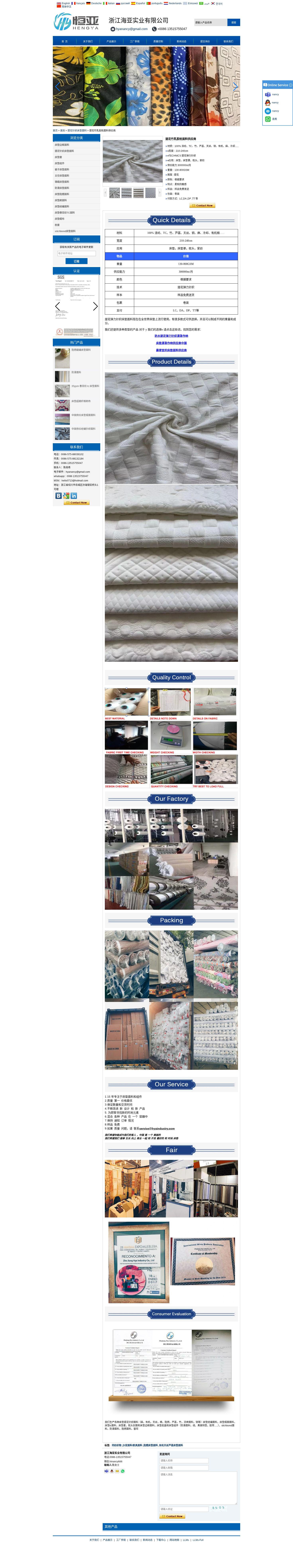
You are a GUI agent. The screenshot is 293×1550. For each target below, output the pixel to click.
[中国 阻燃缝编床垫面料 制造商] (62, 358)
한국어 (219, 4)
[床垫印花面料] (146, 125)
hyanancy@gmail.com (131, 29)
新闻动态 (181, 41)
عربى (206, 3)
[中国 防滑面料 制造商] (62, 376)
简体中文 (66, 6)
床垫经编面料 (62, 206)
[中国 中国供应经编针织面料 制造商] (62, 433)
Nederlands (175, 3)
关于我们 (88, 41)
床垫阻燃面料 (62, 194)
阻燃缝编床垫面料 (81, 350)
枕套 (57, 225)
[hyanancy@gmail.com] (117, 1471)
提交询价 (205, 41)
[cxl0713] (106, 1471)
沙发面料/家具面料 (132, 1445)
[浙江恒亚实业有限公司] (58, 496)
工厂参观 (135, 41)
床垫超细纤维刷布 (81, 401)
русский (125, 3)
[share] (66, 496)
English (66, 3)
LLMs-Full (198, 1540)
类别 (62, 130)
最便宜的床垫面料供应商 (171, 350)
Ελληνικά (193, 3)
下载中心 (161, 1540)
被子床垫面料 (62, 169)
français (80, 3)
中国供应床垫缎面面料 (83, 415)
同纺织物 (116, 1445)
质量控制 (158, 41)
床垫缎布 (59, 219)
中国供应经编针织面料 (83, 429)
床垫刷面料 (61, 200)
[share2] (74, 496)
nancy (274, 102)
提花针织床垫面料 (77, 130)
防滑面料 (76, 372)
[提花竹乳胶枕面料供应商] (133, 161)
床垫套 (58, 157)
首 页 (65, 41)
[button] (235, 86)
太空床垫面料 (62, 175)
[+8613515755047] (122, 1471)
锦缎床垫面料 (62, 182)
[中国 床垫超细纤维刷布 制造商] (62, 405)
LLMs (186, 1540)
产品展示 (111, 41)
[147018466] (112, 1471)
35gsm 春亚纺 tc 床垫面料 (85, 386)
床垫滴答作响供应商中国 (171, 343)
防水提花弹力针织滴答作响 (171, 335)
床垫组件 (59, 163)
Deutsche (96, 3)
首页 (55, 130)
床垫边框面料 (62, 145)
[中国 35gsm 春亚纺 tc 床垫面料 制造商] (62, 391)
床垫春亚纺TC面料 (65, 212)
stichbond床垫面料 (65, 231)
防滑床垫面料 (62, 188)
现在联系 (76, 502)
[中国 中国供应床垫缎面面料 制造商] (62, 419)
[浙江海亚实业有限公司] (76, 30)
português (156, 3)
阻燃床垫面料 (151, 1445)
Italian (111, 3)
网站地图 (174, 1540)
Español (140, 3)
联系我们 (228, 41)
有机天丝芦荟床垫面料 (171, 1445)
